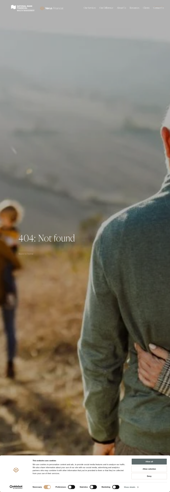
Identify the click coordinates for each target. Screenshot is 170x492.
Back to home (26, 253)
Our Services (90, 8)
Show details (129, 487)
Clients (146, 8)
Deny (149, 476)
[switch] (71, 487)
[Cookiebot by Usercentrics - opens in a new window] (16, 487)
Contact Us (158, 8)
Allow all (149, 462)
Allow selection (149, 469)
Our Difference (106, 8)
